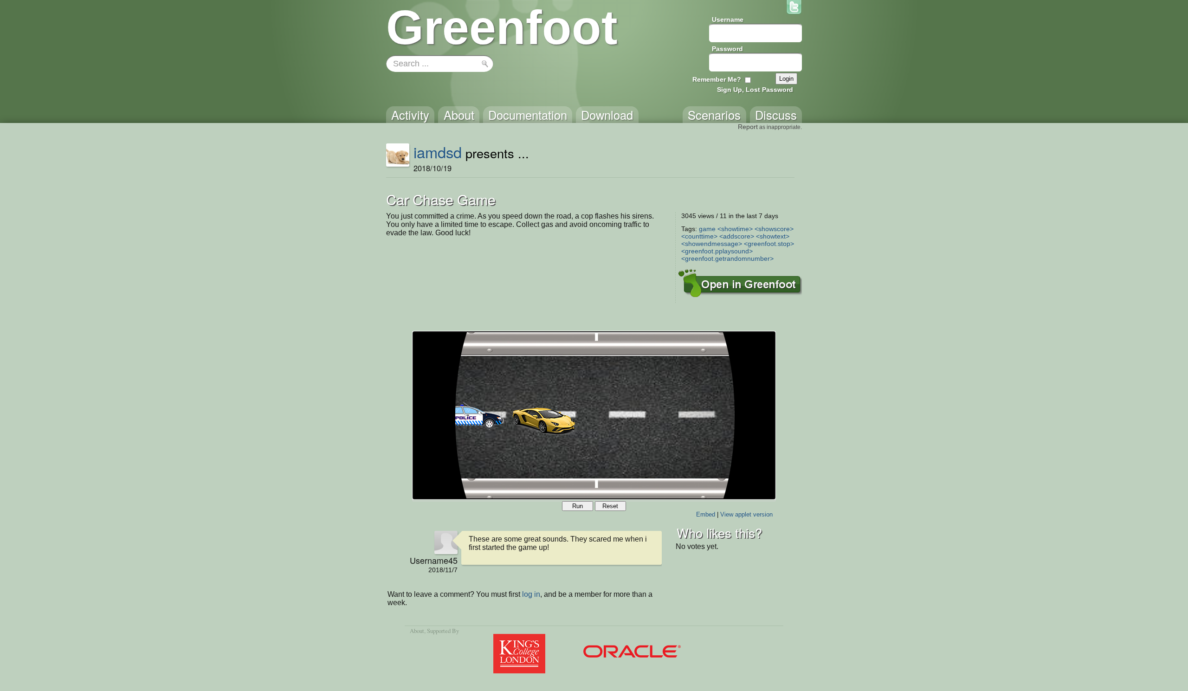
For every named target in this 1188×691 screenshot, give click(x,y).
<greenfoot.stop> (769, 243)
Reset (610, 506)
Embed (705, 514)
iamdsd (437, 151)
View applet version (746, 514)
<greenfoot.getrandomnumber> (727, 258)
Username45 (434, 560)
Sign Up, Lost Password (755, 89)
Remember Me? (716, 79)
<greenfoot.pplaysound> (717, 251)
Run (577, 506)
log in (531, 594)
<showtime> (735, 228)
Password (727, 48)
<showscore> (774, 228)
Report (748, 126)
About (417, 630)
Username (727, 19)
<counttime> (699, 236)
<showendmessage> (711, 243)
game (707, 228)
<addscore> (736, 236)
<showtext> (772, 236)
